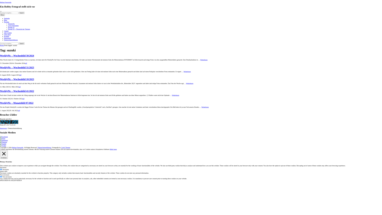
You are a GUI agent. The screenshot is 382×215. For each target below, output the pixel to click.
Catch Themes (65, 147)
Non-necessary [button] (4, 175)
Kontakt (6, 36)
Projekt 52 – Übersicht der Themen (19, 29)
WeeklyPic (11, 24)
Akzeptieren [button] (99, 149)
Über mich (7, 34)
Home (2, 45)
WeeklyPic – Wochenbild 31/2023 (17, 67)
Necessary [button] (3, 167)
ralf (26, 63)
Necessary (5, 169)
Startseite (7, 18)
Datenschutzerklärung (11, 40)
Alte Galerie (8, 33)
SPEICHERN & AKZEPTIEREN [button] (11, 180)
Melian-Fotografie (5, 2)
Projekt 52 (11, 27)
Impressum (7, 38)
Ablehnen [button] (106, 149)
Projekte (6, 22)
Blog (5, 20)
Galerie (6, 31)
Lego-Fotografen (13, 25)
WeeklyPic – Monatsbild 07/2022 (16, 103)
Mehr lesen (113, 149)
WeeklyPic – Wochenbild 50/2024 (17, 55)
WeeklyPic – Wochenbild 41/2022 (17, 91)
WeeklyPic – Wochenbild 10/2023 (17, 79)
